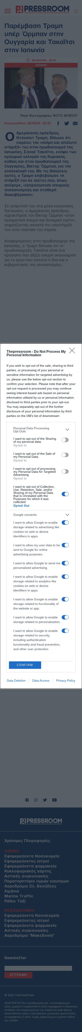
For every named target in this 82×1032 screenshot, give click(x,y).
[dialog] (41, 516)
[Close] (73, 352)
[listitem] (41, 430)
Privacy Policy (65, 680)
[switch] (65, 440)
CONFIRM (25, 665)
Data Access (40, 680)
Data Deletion (16, 680)
